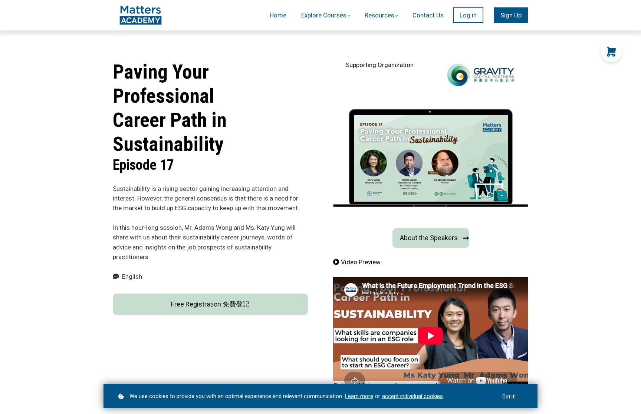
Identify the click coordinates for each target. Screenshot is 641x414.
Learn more (359, 396)
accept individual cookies (412, 396)
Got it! (509, 397)
